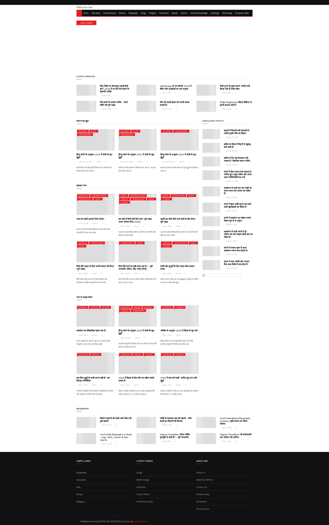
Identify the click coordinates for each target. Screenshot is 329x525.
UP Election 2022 (144, 501)
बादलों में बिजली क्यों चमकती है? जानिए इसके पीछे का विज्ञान (237, 132)
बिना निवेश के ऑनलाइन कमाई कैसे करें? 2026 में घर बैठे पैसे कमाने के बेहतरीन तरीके (114, 89)
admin (99, 162)
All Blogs (83, 131)
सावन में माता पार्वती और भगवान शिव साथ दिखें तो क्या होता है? (236, 263)
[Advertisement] (164, 49)
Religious (83, 243)
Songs (143, 13)
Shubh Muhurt (138, 311)
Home (86, 13)
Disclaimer (201, 501)
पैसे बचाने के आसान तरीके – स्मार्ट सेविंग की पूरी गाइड (114, 103)
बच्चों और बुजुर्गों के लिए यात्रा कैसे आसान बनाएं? (177, 267)
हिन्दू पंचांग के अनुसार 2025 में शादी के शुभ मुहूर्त (94, 156)
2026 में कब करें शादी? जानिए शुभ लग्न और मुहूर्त (178, 379)
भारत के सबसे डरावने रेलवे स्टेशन (90, 218)
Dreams (137, 307)
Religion (152, 13)
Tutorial (124, 202)
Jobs (78, 487)
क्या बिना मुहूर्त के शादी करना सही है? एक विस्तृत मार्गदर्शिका (93, 379)
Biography (133, 13)
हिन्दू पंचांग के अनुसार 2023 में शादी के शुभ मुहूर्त (178, 156)
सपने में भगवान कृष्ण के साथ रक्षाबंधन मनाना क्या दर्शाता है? (236, 249)
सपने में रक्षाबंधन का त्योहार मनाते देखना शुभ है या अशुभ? (237, 219)
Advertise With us (204, 479)
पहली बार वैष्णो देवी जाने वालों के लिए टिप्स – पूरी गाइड (178, 220)
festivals (82, 307)
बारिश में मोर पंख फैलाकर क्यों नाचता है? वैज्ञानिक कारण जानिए (237, 159)
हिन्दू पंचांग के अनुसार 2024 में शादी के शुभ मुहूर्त (136, 156)
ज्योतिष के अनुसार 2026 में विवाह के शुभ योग (179, 330)
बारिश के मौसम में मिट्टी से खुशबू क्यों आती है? (237, 145)
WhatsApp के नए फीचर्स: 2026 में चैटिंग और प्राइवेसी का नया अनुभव (175, 87)
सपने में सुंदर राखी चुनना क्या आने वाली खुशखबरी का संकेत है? (237, 205)
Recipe (175, 13)
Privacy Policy (202, 494)
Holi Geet (140, 487)
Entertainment (109, 13)
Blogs (93, 131)
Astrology (215, 13)
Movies (122, 13)
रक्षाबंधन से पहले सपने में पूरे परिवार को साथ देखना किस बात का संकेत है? (238, 234)
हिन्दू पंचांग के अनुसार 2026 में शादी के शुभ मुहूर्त (136, 332)
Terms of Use (202, 509)
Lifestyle (124, 199)
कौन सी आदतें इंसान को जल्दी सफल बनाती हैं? (174, 103)
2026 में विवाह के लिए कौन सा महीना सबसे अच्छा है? (136, 379)
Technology (227, 13)
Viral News (164, 13)
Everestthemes (141, 521)
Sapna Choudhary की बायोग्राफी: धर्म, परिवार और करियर (236, 436)
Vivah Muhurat (85, 134)
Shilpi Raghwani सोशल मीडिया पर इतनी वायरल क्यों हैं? (236, 103)
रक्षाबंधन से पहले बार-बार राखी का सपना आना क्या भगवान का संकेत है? (238, 190)
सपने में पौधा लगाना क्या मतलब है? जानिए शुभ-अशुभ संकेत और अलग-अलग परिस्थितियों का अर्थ (238, 174)
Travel (98, 199)
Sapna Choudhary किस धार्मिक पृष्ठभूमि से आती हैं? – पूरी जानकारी (175, 436)
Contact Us (201, 487)
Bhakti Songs (142, 479)
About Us (200, 472)
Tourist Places (85, 199)
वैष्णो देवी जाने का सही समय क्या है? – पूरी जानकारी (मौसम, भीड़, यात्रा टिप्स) (135, 267)
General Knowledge (199, 13)
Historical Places (99, 196)
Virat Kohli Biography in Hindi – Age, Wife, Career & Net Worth (115, 437)
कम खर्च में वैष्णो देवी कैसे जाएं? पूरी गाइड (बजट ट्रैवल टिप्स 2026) (135, 220)
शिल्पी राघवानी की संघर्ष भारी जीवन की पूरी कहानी (115, 420)
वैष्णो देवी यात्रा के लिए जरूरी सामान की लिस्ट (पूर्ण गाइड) (95, 267)
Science (184, 13)
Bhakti (123, 196)
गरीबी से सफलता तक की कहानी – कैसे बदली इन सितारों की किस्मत (175, 420)
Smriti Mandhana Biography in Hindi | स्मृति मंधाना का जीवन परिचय (235, 421)
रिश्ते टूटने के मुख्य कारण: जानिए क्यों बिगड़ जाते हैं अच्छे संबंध (235, 87)
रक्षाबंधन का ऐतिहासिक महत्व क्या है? (91, 330)
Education (96, 13)
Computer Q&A (242, 13)
